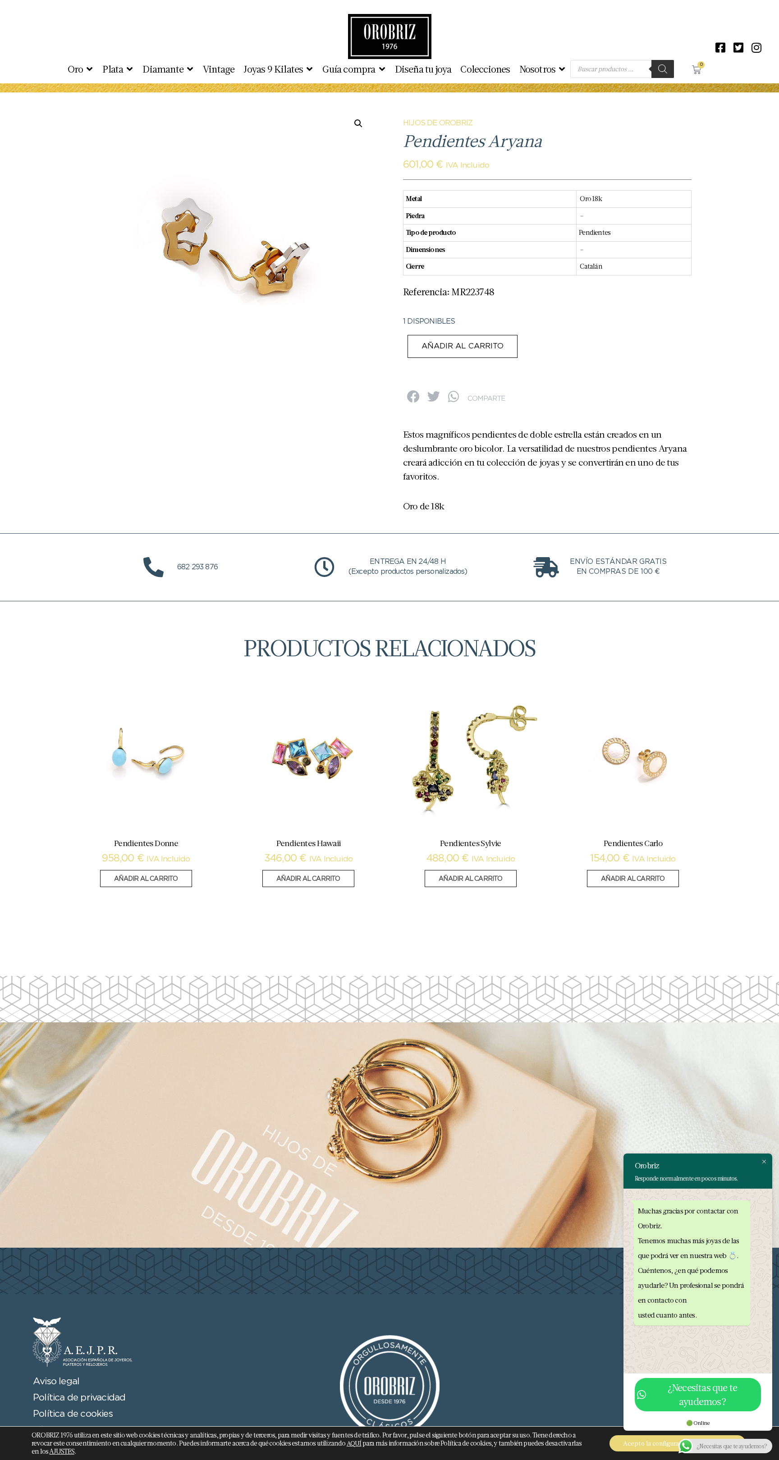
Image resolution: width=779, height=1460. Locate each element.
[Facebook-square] (720, 47)
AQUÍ (354, 1443)
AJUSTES (61, 1451)
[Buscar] (662, 69)
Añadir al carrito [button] (146, 879)
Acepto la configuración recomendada (677, 1443)
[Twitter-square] (738, 47)
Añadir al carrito (463, 346)
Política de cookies (73, 1414)
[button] (80, 69)
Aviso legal (56, 1382)
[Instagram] (756, 47)
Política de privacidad (79, 1398)
